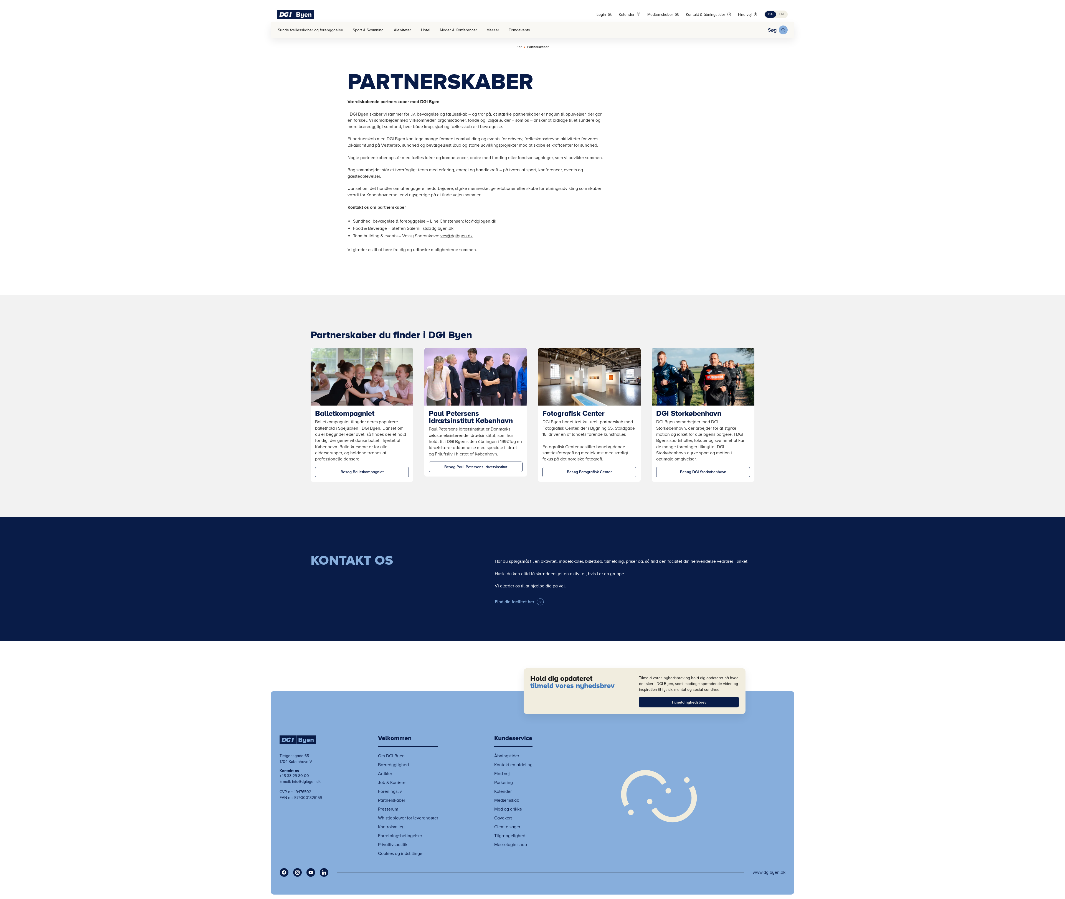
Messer (492, 30)
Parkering (503, 782)
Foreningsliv (390, 791)
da (770, 14)
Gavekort (503, 818)
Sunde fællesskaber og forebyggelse (310, 30)
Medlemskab (506, 800)
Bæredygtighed (393, 765)
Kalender (627, 14)
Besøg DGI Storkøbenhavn (703, 472)
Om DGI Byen (391, 756)
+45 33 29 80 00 (294, 775)
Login (601, 14)
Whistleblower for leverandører (408, 818)
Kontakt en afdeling (513, 765)
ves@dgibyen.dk (456, 236)
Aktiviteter (402, 30)
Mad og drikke (508, 809)
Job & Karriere (391, 782)
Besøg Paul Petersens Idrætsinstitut (475, 467)
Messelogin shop (510, 844)
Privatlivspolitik (392, 844)
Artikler (385, 773)
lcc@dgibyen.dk (480, 221)
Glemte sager (507, 827)
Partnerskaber (538, 47)
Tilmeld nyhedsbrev (688, 702)
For (519, 47)
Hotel (425, 30)
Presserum (388, 809)
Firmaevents (519, 30)
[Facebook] (284, 872)
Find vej (745, 14)
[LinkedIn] (324, 872)
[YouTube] (310, 872)
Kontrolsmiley (391, 827)
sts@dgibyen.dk (438, 228)
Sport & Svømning (368, 30)
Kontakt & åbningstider (705, 14)
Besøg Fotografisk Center (589, 472)
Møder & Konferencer (458, 30)
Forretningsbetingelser (400, 836)
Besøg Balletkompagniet (362, 472)
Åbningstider (506, 756)
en (781, 14)
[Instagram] (297, 872)
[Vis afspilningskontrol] (659, 796)
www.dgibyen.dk (769, 872)
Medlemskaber (660, 14)
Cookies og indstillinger (401, 853)
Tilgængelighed (509, 836)
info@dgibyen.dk (306, 781)
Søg (772, 30)
